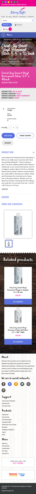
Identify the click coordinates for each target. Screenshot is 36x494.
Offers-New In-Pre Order (9, 425)
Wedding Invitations (8, 430)
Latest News (22, 17)
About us (4, 443)
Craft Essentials (7, 420)
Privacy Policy (6, 406)
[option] (18, 224)
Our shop (9, 17)
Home (3, 17)
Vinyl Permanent (14, 62)
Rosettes (4, 427)
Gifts (3, 435)
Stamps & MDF (6, 422)
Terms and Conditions (8, 401)
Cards (4, 432)
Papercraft (5, 414)
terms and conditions (12, 204)
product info (8, 152)
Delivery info (6, 403)
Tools (3, 62)
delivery (5, 197)
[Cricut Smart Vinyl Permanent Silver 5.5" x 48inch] (18, 11)
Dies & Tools (24, 59)
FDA (12, 491)
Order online (13, 59)
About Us (15, 17)
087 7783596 (18, 463)
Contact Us (30, 17)
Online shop (5, 446)
